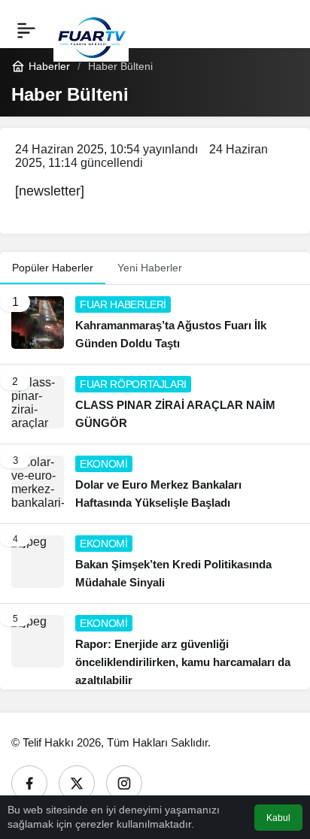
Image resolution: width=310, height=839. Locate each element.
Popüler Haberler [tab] (52, 268)
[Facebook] (29, 783)
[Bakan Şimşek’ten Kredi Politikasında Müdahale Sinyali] (155, 563)
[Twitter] (77, 783)
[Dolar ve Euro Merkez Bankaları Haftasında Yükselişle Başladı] (155, 483)
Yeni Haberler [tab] (149, 268)
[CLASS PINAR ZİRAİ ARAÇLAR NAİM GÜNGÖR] (155, 404)
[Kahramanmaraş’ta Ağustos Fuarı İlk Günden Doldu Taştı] (155, 324)
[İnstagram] (124, 783)
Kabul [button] (278, 818)
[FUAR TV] (91, 29)
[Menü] (26, 30)
